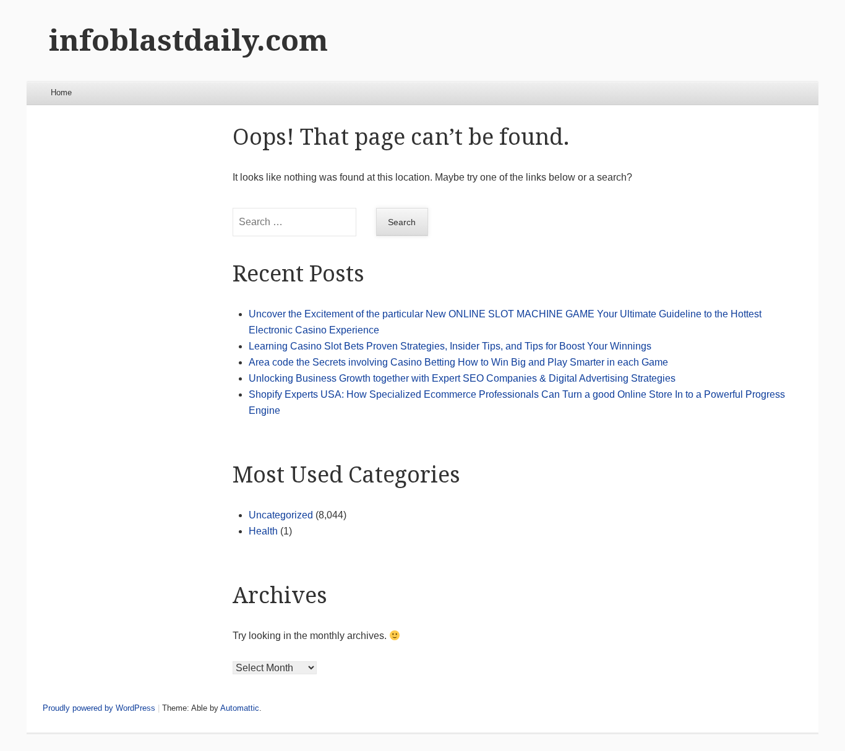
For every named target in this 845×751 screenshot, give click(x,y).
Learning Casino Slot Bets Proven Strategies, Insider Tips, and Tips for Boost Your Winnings (450, 346)
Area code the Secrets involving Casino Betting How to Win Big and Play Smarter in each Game (458, 362)
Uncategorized (281, 515)
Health (263, 531)
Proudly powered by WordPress (99, 708)
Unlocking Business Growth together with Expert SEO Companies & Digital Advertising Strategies (462, 378)
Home (61, 92)
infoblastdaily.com (188, 40)
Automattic (239, 708)
